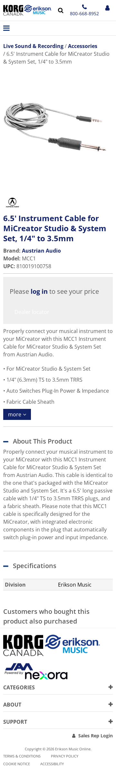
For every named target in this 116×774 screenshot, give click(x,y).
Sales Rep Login (95, 735)
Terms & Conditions (22, 756)
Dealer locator (32, 312)
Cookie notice (16, 763)
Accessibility (52, 763)
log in (39, 291)
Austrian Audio (41, 250)
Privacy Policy (64, 756)
